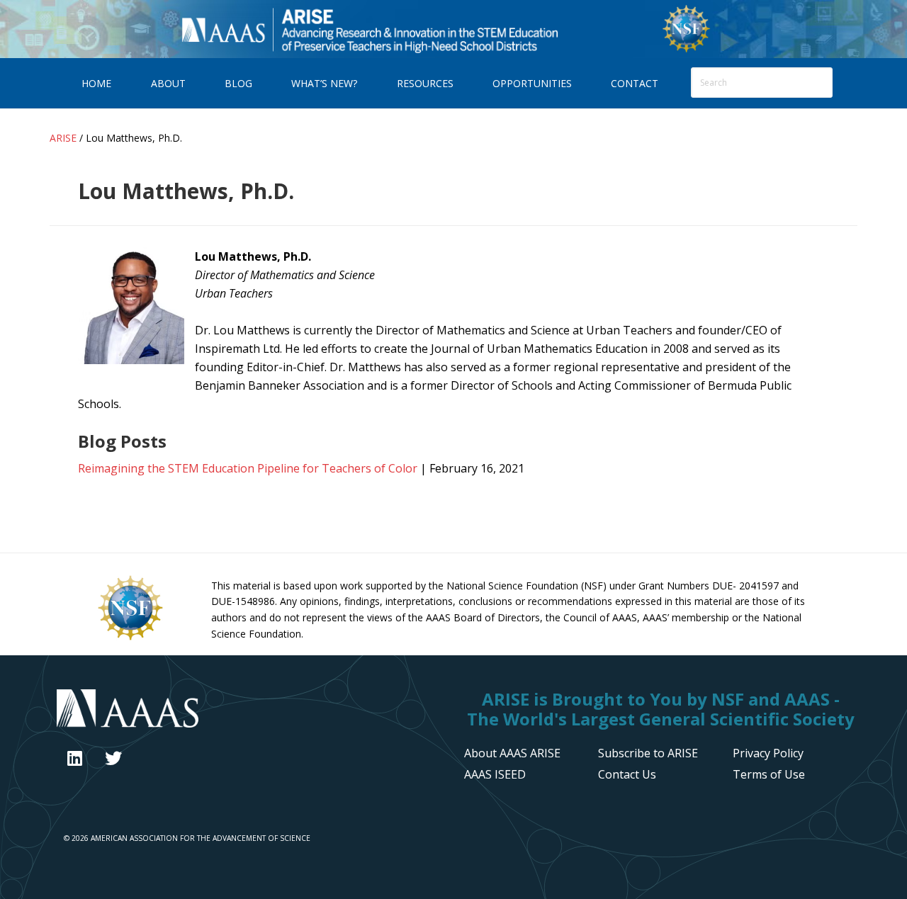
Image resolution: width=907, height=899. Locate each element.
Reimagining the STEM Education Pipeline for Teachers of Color (247, 468)
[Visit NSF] (130, 639)
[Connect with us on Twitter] (113, 758)
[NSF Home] (686, 50)
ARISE (369, 29)
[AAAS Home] (250, 710)
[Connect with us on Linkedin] (75, 758)
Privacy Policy (768, 753)
